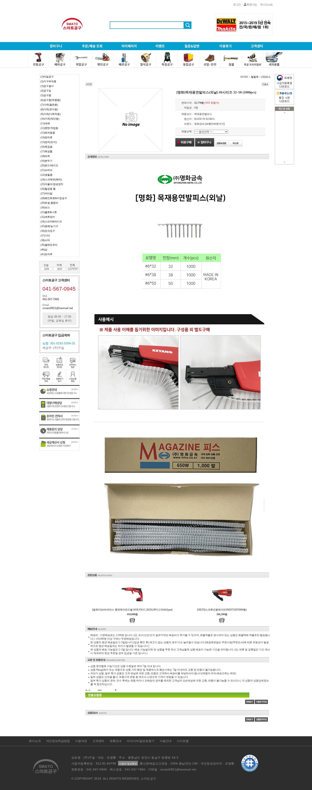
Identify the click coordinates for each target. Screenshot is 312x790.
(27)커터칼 (46, 193)
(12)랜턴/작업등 (49, 128)
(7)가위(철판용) (49, 104)
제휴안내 (115, 741)
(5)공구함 (46, 95)
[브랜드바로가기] (215, 123)
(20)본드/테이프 (49, 165)
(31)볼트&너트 (49, 212)
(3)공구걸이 (47, 86)
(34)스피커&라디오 (51, 221)
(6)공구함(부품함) (50, 100)
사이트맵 (183, 741)
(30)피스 (45, 207)
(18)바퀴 (45, 156)
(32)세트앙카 (48, 216)
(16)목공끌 (46, 146)
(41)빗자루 (46, 254)
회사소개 (35, 741)
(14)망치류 (46, 137)
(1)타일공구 (47, 76)
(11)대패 (45, 123)
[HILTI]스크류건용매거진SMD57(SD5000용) (222, 609)
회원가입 (251, 4)
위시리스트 (266, 4)
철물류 (255, 76)
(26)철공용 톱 (48, 188)
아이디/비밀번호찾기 (140, 741)
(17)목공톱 (46, 151)
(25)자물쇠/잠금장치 (52, 184)
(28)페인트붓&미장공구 (54, 198)
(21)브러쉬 (46, 170)
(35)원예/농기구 (49, 226)
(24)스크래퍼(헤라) (51, 179)
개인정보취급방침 (58, 741)
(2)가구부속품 (48, 81)
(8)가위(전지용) (49, 109)
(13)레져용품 (48, 132)
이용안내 (165, 741)
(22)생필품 (46, 174)
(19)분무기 (46, 160)
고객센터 (98, 741)
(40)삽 (44, 249)
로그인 (237, 4)
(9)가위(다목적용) (50, 114)
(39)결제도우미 (49, 244)
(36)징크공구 (48, 230)
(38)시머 (45, 240)
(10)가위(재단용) (50, 118)
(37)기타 (45, 235)
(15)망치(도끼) (49, 142)
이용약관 (81, 741)
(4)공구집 (46, 90)
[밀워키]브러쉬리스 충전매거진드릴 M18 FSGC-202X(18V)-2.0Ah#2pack (132, 609)
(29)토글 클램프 (49, 202)
